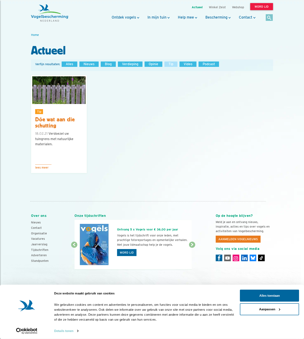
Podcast (209, 64)
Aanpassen (267, 309)
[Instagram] (236, 258)
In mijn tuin (156, 17)
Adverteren (39, 255)
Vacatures (38, 238)
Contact (245, 17)
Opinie (153, 64)
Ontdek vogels (124, 17)
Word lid (127, 252)
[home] (49, 13)
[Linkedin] (244, 258)
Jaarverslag (39, 244)
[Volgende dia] (192, 257)
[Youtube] (227, 258)
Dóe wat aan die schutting (55, 122)
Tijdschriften (39, 250)
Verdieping (130, 64)
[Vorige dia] (74, 257)
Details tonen (63, 331)
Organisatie (39, 233)
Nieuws (89, 64)
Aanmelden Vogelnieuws (238, 239)
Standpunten (40, 260)
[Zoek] (269, 17)
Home (35, 35)
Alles (69, 64)
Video (188, 64)
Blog (108, 64)
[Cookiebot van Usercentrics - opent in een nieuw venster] (27, 331)
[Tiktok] (261, 258)
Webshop (238, 7)
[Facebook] (219, 258)
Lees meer (42, 167)
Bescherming (216, 17)
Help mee (186, 17)
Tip (171, 64)
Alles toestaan (269, 295)
